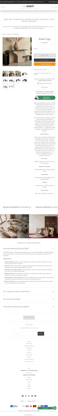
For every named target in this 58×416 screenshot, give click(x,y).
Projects (29, 377)
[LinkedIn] (29, 396)
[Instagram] (26, 396)
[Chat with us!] (54, 408)
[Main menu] (2, 7)
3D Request (29, 348)
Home (4, 34)
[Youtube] (35, 396)
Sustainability (29, 355)
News (29, 382)
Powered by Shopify (35, 410)
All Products (29, 343)
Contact (29, 388)
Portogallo (32, 401)
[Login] (52, 7)
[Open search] (4, 7)
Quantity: (36, 48)
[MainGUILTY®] (29, 7)
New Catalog (29, 379)
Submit (41, 333)
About (29, 350)
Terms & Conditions (29, 359)
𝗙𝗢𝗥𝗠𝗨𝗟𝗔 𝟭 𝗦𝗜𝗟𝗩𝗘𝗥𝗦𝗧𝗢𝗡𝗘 (29, 370)
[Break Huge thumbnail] (5, 74)
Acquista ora (44, 60)
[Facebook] (23, 396)
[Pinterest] (32, 396)
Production (29, 352)
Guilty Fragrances (29, 361)
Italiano (22, 401)
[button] (29, 317)
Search (29, 341)
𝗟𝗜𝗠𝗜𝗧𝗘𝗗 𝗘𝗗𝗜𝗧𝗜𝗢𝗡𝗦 (29, 375)
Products (9, 34)
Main (29, 368)
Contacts (29, 357)
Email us (53, 79)
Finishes (29, 386)
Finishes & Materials (29, 346)
